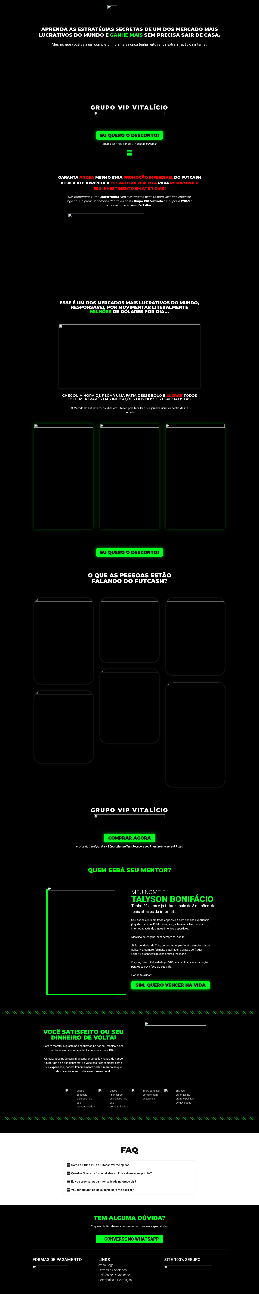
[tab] (129, 1165)
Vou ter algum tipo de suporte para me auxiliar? (102, 1190)
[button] (129, 135)
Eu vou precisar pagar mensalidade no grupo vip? (103, 1181)
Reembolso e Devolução (115, 1280)
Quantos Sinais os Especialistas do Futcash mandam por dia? (111, 1173)
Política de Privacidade (114, 1275)
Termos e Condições (112, 1270)
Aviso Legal (106, 1265)
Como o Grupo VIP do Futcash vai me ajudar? (100, 1165)
